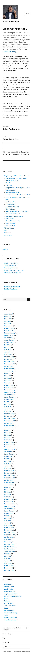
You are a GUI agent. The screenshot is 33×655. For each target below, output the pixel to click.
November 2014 (9, 546)
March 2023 (8, 411)
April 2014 (7, 561)
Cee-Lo (8, 183)
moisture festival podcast (12, 596)
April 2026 (7, 323)
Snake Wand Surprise (13, 221)
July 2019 (7, 516)
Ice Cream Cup (10, 202)
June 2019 (7, 518)
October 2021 (8, 451)
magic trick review (10, 594)
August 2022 (8, 428)
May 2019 (7, 520)
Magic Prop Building (11, 263)
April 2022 (7, 437)
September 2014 (9, 551)
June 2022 (7, 433)
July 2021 (7, 459)
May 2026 (7, 321)
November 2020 (9, 478)
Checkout (7, 233)
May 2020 (7, 492)
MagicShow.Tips (11, 21)
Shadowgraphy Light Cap (14, 216)
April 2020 (7, 494)
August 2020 (8, 485)
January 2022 (8, 444)
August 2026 (8, 314)
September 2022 (9, 425)
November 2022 (9, 421)
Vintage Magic (9, 228)
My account (8, 235)
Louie (6, 115)
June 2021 (7, 461)
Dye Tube (9, 185)
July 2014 (7, 554)
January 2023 (8, 416)
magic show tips (23, 115)
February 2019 (9, 527)
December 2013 (9, 570)
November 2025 (9, 335)
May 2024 (7, 378)
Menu (28, 13)
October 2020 (8, 480)
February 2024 (9, 385)
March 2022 (8, 440)
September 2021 (9, 454)
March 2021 (8, 468)
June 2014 (7, 556)
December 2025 (9, 333)
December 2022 (9, 418)
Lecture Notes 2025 (12, 207)
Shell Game (10, 218)
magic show (6, 117)
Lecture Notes (10, 204)
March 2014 (8, 563)
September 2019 (9, 511)
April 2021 (7, 466)
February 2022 (9, 442)
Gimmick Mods (9, 587)
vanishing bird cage (10, 613)
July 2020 (7, 487)
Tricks (6, 608)
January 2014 (8, 568)
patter (6, 598)
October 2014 (8, 549)
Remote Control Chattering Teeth (17, 211)
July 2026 (7, 316)
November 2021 (9, 449)
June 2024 (7, 376)
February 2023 (9, 414)
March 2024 (8, 383)
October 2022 (8, 423)
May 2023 (7, 406)
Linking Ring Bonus (11, 289)
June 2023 (7, 404)
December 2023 (9, 390)
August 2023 (8, 399)
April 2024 (7, 380)
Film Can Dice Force (12, 192)
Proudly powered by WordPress (21, 651)
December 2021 (9, 447)
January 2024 (8, 387)
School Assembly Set (13, 214)
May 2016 (7, 539)
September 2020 (9, 482)
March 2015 (8, 542)
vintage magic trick (10, 617)
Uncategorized (9, 610)
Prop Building (8, 603)
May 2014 (7, 558)
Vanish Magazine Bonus (12, 286)
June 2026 (7, 319)
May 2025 (7, 349)
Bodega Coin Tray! (12, 180)
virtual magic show (10, 620)
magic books (8, 589)
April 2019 (7, 523)
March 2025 (8, 354)
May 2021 (7, 463)
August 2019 (8, 513)
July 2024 (7, 373)
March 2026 (8, 326)
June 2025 (7, 347)
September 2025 (9, 340)
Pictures (7, 601)
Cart (5, 230)
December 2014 (9, 544)
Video (6, 615)
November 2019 (9, 506)
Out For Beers (10, 209)
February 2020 (9, 499)
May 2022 (7, 435)
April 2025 (7, 352)
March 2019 (8, 525)
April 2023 (7, 409)
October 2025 (8, 338)
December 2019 (9, 504)
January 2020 (8, 501)
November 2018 (9, 535)
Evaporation (8, 584)
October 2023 (8, 395)
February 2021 (9, 470)
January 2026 (8, 330)
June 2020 (7, 489)
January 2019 (8, 530)
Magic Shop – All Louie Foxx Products (17, 176)
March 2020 (8, 497)
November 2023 (9, 392)
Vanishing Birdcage (10, 268)
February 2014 (9, 565)
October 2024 (8, 366)
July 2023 (7, 402)
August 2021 (8, 456)
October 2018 (8, 537)
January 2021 (8, 473)
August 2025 (8, 342)
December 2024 (9, 361)
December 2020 (9, 475)
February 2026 (9, 328)
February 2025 (9, 357)
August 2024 (8, 371)
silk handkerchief (14, 117)
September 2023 (9, 397)
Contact (5, 249)
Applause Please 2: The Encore (16, 178)
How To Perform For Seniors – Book (18, 195)
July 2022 (7, 430)
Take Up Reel (10, 225)
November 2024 (9, 364)
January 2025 (8, 359)
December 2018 (9, 532)
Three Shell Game (10, 265)
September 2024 (9, 368)
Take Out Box (10, 223)
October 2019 (8, 508)
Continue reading (9, 52)
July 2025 (7, 345)
